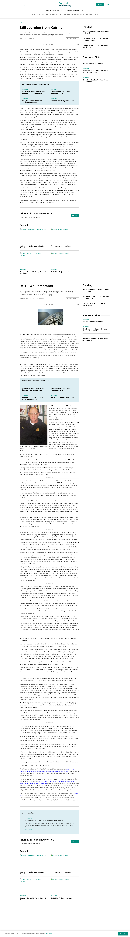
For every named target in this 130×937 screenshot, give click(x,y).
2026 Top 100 (54, 14)
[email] (54, 44)
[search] (24, 5)
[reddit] (52, 44)
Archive (22, 22)
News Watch (23, 281)
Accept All (122, 933)
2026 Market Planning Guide (39, 14)
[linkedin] (46, 44)
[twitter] (49, 44)
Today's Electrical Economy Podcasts (72, 14)
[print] (78, 44)
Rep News (89, 14)
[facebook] (44, 44)
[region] (65, 934)
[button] (21, 5)
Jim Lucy (22, 298)
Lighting (96, 14)
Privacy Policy (49, 933)
